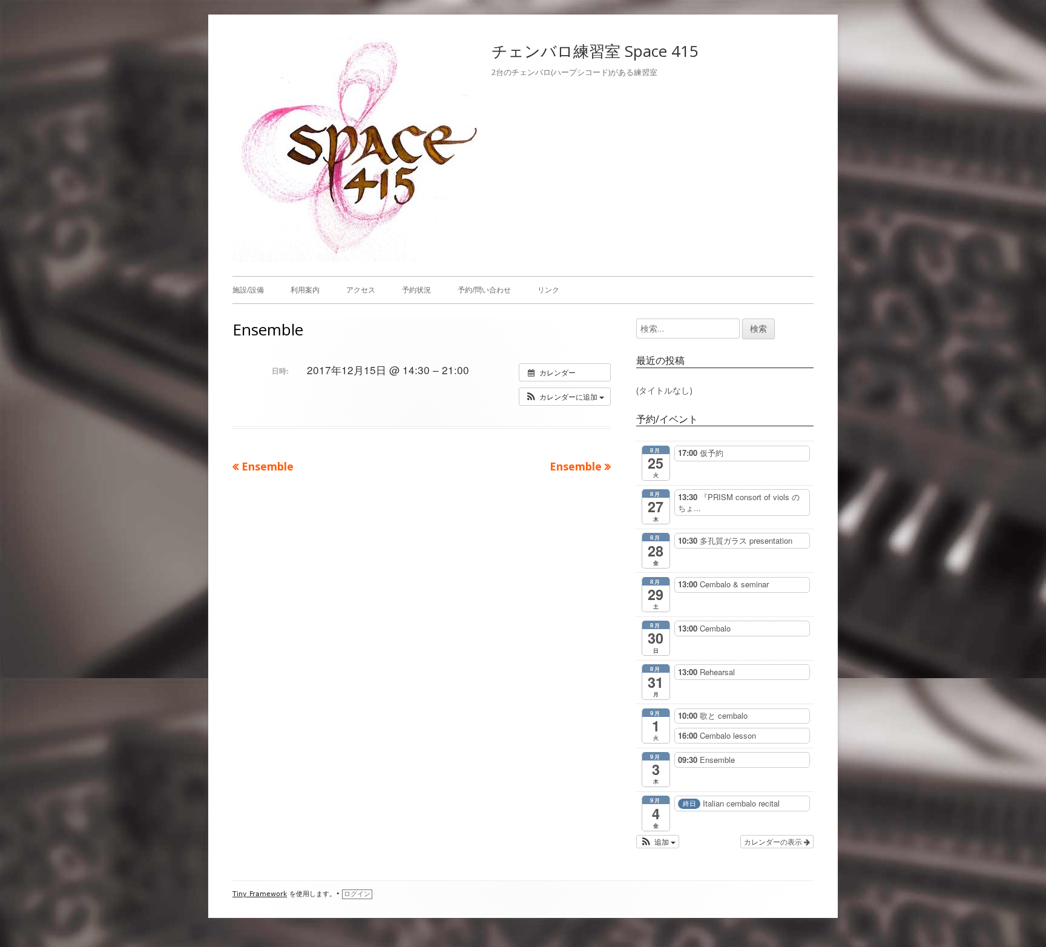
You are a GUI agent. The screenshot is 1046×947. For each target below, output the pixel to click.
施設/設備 (248, 290)
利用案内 (305, 290)
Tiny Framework (259, 894)
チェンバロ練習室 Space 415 (595, 51)
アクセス (360, 290)
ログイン (357, 894)
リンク (548, 290)
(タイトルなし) (664, 390)
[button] (564, 396)
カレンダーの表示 (774, 841)
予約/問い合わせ (484, 290)
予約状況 (416, 290)
